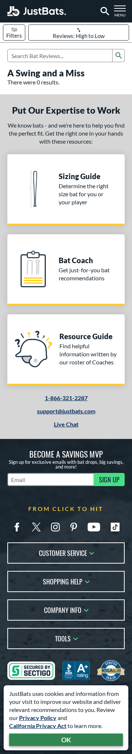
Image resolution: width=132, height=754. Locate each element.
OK (66, 740)
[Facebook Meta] (16, 527)
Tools (63, 638)
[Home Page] (36, 11)
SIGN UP (109, 479)
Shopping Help (62, 581)
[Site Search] (103, 11)
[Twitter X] (36, 527)
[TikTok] (115, 527)
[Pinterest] (73, 527)
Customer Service (63, 552)
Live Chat (66, 424)
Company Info (62, 609)
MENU (121, 13)
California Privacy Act (37, 725)
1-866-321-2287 (66, 397)
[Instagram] (55, 527)
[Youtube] (94, 527)
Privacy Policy (37, 717)
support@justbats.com (66, 411)
